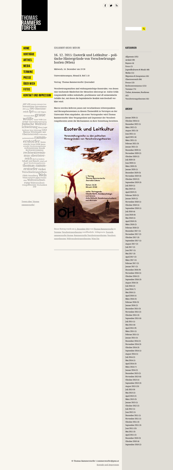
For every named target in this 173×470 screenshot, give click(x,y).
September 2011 (132, 425)
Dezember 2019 (131, 173)
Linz (44, 129)
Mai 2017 (129, 254)
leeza (31, 130)
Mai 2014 (129, 360)
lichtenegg (37, 130)
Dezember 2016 (131, 270)
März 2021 (129, 140)
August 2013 (130, 386)
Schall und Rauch (30, 161)
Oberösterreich (30, 134)
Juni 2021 (129, 134)
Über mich (29, 83)
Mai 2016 (129, 292)
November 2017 (132, 234)
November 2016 (132, 273)
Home (26, 48)
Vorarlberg (33, 176)
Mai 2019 (129, 189)
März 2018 (129, 224)
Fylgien (43, 112)
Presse (27, 77)
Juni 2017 (129, 250)
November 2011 (132, 419)
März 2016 (129, 299)
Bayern (128, 63)
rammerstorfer (35, 139)
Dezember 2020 (131, 150)
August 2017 (130, 244)
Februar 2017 (130, 263)
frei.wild (37, 112)
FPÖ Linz (26, 109)
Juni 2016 (129, 289)
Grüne (25, 122)
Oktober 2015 (131, 315)
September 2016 (132, 279)
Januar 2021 (130, 147)
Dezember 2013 (131, 373)
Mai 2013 (129, 393)
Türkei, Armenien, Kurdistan (137, 92)
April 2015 (129, 328)
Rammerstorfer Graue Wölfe (34, 143)
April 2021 (129, 137)
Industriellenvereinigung (38, 122)
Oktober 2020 (131, 156)
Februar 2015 (130, 335)
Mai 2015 (129, 325)
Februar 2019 (130, 195)
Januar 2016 (130, 305)
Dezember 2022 (131, 124)
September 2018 (132, 208)
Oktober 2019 (131, 179)
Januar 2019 (130, 199)
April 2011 (129, 435)
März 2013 (129, 399)
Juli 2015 (128, 322)
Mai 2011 (129, 432)
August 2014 (130, 354)
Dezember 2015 (131, 309)
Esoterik (109, 232)
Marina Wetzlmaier (32, 132)
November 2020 (132, 153)
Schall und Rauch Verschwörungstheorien (35, 162)
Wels (43, 175)
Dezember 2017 (131, 231)
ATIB (29, 104)
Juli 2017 (128, 247)
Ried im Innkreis (38, 159)
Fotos (26, 89)
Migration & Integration (135, 76)
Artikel (27, 60)
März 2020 (129, 166)
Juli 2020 (128, 160)
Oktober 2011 (131, 422)
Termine (57, 232)
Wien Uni (95, 239)
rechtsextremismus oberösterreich (34, 155)
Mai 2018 (129, 218)
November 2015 (132, 312)
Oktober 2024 (131, 121)
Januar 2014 (130, 370)
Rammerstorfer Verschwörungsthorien (90, 235)
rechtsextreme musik (34, 148)
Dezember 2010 (131, 438)
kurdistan (25, 130)
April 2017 (129, 257)
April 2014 (129, 364)
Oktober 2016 (131, 276)
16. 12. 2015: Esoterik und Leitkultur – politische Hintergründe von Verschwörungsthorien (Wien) (85, 58)
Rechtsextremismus (34, 150)
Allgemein (129, 57)
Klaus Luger (42, 127)
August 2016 (130, 283)
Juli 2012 (128, 409)
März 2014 (129, 367)
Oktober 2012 (131, 406)
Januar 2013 (130, 402)
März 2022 (129, 127)
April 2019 (129, 192)
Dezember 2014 (131, 341)
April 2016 (129, 296)
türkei (42, 169)
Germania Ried (29, 116)
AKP (24, 104)
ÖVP (34, 187)
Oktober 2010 (131, 441)
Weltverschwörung (35, 181)
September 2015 (132, 318)
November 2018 (132, 202)
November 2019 (132, 176)
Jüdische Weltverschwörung (34, 125)
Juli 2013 (128, 390)
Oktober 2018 (131, 205)
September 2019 (132, 182)
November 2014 (132, 344)
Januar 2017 (130, 267)
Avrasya (34, 104)
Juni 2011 (129, 428)
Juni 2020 (129, 163)
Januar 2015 (130, 338)
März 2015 (129, 331)
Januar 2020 (130, 169)
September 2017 (132, 241)
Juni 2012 (129, 412)
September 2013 (132, 383)
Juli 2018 (128, 212)
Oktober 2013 (131, 380)
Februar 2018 (130, 228)
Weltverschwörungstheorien (79, 239)
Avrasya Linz (41, 104)
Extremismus (41, 106)
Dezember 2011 (131, 415)
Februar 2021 (130, 144)
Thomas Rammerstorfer (104, 229)
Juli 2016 (128, 286)
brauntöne (28, 106)
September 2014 (132, 351)
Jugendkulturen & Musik (135, 70)
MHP (44, 132)
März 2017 (129, 260)
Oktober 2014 (131, 347)
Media (26, 66)
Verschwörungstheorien (72, 232)
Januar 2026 (130, 118)
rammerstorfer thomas (63, 235)
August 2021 (130, 131)
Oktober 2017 (131, 237)
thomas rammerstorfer (34, 167)
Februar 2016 (130, 302)
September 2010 (132, 445)
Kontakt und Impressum (37, 95)
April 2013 (129, 396)
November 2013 (132, 377)
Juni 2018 (129, 215)
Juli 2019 (128, 186)
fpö (31, 111)
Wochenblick (42, 185)
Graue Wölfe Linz (40, 120)
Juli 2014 (128, 357)
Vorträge (28, 54)
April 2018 (129, 221)
